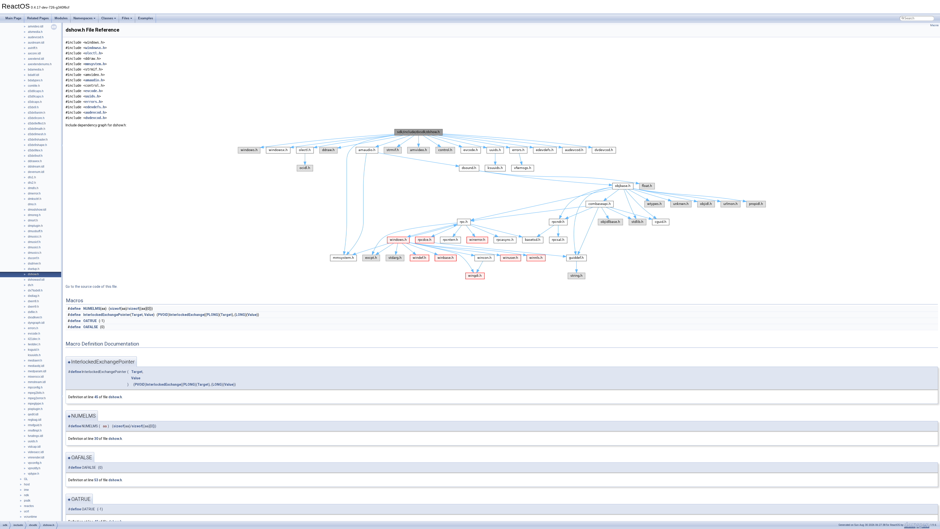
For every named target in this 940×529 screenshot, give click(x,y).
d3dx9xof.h (35, 155)
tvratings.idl (35, 436)
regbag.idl (34, 419)
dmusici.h (34, 247)
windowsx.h (95, 48)
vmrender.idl (36, 457)
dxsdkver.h (35, 317)
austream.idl (36, 42)
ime (26, 490)
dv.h (30, 285)
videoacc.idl (36, 452)
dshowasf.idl (36, 279)
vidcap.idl (34, 446)
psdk (27, 500)
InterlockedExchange (186, 315)
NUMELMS (91, 309)
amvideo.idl (35, 26)
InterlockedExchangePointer (106, 315)
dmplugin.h (35, 226)
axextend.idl (36, 58)
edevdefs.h (95, 107)
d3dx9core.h (36, 118)
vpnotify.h (34, 468)
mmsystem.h (95, 64)
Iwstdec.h (34, 344)
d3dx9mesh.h (37, 134)
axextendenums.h (40, 64)
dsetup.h (33, 269)
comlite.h (34, 85)
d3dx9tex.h (35, 150)
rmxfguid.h (35, 425)
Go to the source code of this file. (92, 287)
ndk (26, 495)
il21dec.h (34, 339)
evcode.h (34, 333)
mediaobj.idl (36, 366)
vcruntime (30, 516)
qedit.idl (33, 414)
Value (148, 315)
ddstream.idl (36, 166)
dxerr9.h (33, 306)
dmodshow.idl (37, 209)
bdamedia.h (36, 69)
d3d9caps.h (36, 96)
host (27, 484)
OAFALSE (90, 327)
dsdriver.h (34, 263)
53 (96, 480)
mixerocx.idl (36, 376)
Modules (61, 18)
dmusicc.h (34, 236)
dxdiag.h (33, 296)
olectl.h (93, 53)
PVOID (163, 315)
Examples (145, 18)
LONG (240, 315)
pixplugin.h (35, 409)
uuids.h (33, 441)
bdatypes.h (35, 80)
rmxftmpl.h (35, 430)
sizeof (115, 309)
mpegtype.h (36, 403)
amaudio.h (94, 80)
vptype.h (33, 473)
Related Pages (38, 18)
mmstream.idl (37, 382)
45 (96, 397)
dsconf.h (33, 258)
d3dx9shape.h (37, 145)
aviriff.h (32, 48)
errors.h (33, 328)
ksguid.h (33, 349)
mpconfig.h (35, 387)
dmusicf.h (34, 242)
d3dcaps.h (35, 102)
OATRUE (90, 321)
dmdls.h (33, 188)
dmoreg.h (34, 215)
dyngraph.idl (36, 323)
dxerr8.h (33, 301)
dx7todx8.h (35, 290)
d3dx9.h (33, 107)
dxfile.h (32, 312)
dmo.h (32, 204)
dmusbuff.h (35, 231)
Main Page (13, 18)
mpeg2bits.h (36, 393)
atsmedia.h (35, 32)
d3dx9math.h (36, 129)
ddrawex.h (35, 161)
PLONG (212, 315)
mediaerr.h (35, 360)
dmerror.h (34, 193)
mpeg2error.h (37, 398)
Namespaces (83, 18)
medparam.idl (37, 371)
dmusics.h (34, 252)
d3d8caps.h (36, 91)
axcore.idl (34, 53)
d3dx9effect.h (37, 123)
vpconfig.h (35, 463)
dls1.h (32, 177)
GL (26, 479)
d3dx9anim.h (36, 112)
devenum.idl (36, 172)
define (75, 309)
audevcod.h (36, 37)
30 (96, 439)
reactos (29, 506)
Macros (934, 25)
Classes (107, 18)
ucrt (26, 511)
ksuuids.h (34, 355)
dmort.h (33, 220)
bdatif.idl (33, 75)
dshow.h (33, 274)
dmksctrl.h (34, 199)
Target (137, 315)
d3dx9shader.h (38, 139)
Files (125, 18)
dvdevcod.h (95, 118)
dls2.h (32, 182)
